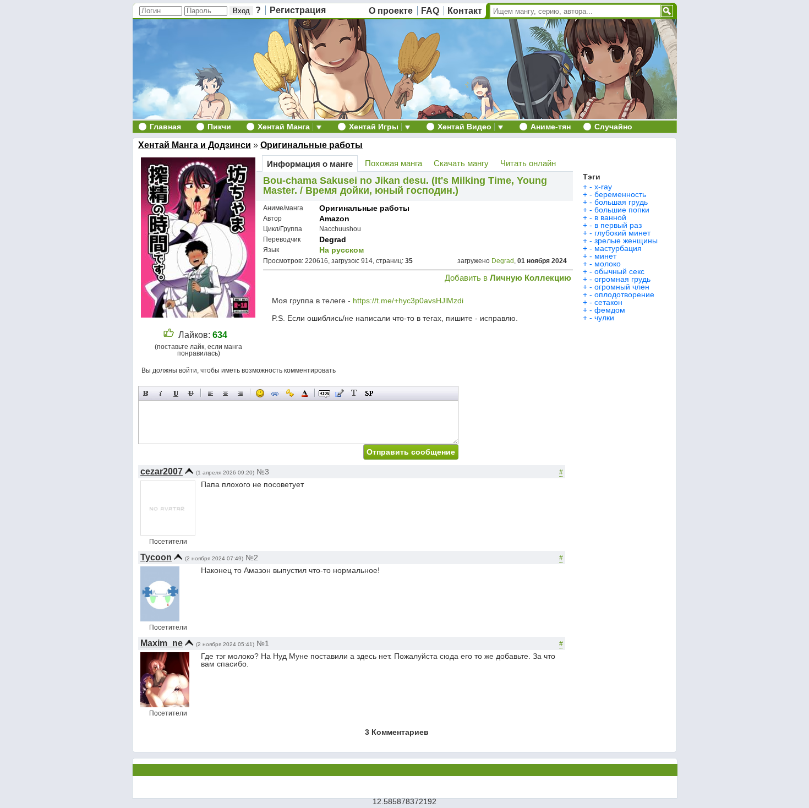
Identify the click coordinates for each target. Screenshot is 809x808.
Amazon (334, 218)
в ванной (610, 217)
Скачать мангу (461, 163)
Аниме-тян (551, 126)
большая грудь (621, 202)
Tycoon (156, 557)
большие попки (621, 209)
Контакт (464, 10)
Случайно (613, 126)
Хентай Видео (464, 126)
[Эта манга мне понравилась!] (168, 335)
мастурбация (618, 248)
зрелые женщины (626, 240)
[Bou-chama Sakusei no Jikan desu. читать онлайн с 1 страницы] (199, 314)
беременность (620, 194)
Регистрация (298, 10)
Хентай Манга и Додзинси (194, 145)
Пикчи (219, 126)
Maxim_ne (161, 643)
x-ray (603, 186)
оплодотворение (624, 294)
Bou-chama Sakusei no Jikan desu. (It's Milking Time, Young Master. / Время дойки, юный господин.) (405, 185)
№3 (262, 471)
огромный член (621, 286)
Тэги (591, 176)
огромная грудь (622, 279)
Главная (165, 126)
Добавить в (508, 277)
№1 (262, 643)
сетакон (608, 302)
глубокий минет (622, 232)
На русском (341, 249)
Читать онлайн (528, 163)
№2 (251, 557)
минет (605, 256)
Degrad (332, 239)
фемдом (609, 309)
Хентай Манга (284, 126)
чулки (604, 317)
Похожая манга (393, 163)
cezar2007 (161, 471)
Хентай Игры (373, 126)
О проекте (391, 10)
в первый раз (618, 225)
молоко (607, 263)
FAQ (430, 10)
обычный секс (619, 271)
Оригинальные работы (311, 145)
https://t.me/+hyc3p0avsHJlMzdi (408, 300)
